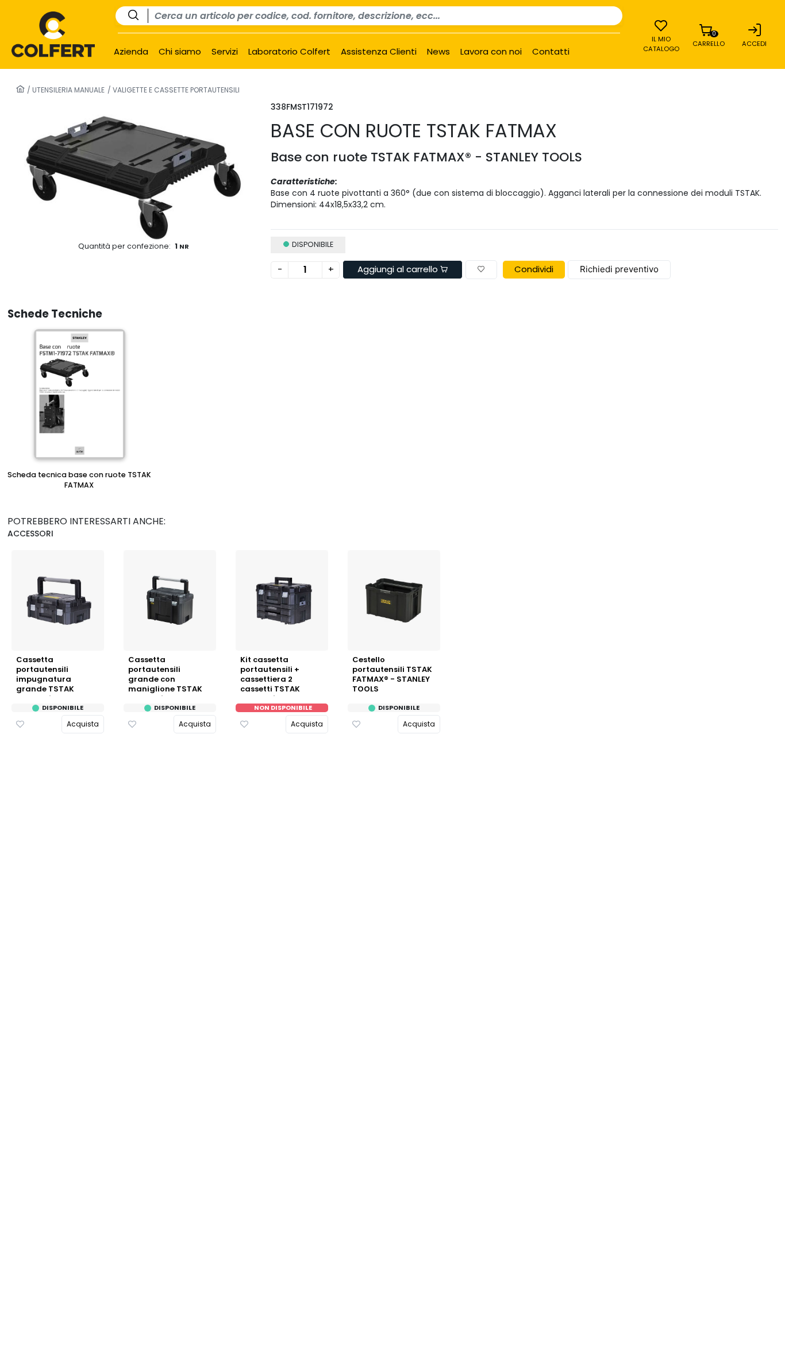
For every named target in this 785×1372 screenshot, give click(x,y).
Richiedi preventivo (619, 269)
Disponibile (62, 708)
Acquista (83, 724)
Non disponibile (283, 708)
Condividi (533, 269)
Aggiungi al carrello (398, 269)
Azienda (131, 52)
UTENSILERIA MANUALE (67, 90)
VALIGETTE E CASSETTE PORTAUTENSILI (175, 90)
